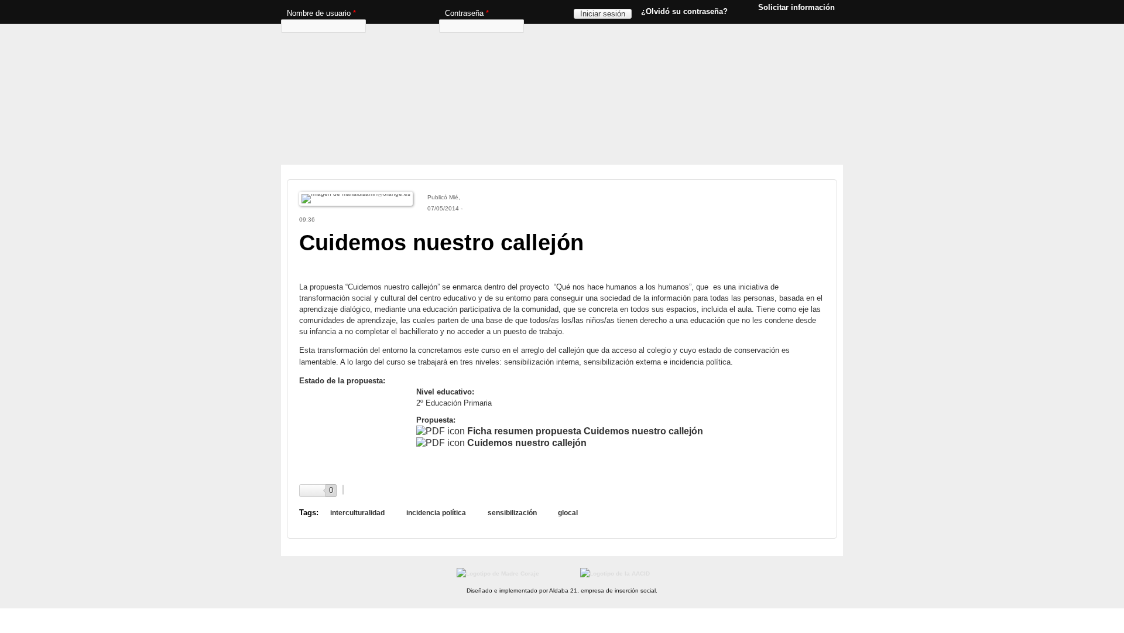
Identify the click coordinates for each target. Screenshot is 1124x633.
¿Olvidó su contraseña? (684, 11)
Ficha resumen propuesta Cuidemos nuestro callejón (585, 431)
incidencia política (436, 513)
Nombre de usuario (321, 13)
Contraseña (467, 13)
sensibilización (512, 513)
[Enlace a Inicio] (559, 44)
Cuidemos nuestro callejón (527, 443)
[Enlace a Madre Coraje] (498, 573)
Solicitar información (796, 7)
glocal (568, 513)
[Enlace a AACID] (615, 573)
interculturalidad (357, 513)
